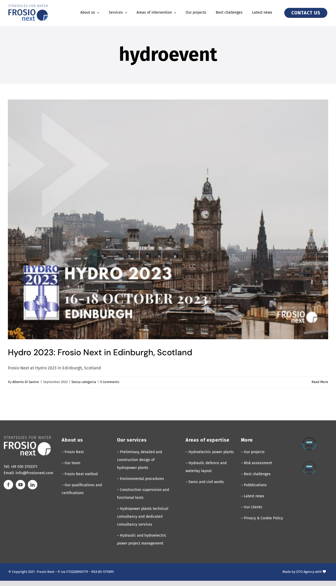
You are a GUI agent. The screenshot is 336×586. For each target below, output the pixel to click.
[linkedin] (32, 484)
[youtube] (20, 484)
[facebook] (8, 484)
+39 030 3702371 (24, 466)
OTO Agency (305, 572)
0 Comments (109, 382)
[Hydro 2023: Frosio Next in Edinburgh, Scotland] (168, 219)
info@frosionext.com (34, 472)
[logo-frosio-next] (28, 6)
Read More (320, 382)
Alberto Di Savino (25, 382)
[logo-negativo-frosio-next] (27, 438)
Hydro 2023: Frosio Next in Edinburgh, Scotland (100, 352)
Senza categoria (83, 382)
